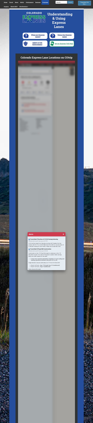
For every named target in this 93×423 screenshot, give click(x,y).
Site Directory (23, 6)
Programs (45, 2)
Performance (29, 2)
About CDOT (14, 6)
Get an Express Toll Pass (64, 44)
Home (5, 2)
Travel (11, 2)
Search (70, 2)
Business (37, 2)
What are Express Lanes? (38, 36)
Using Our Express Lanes (65, 36)
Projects (6, 6)
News (16, 2)
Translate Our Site (84, 3)
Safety (22, 2)
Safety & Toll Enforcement (37, 43)
